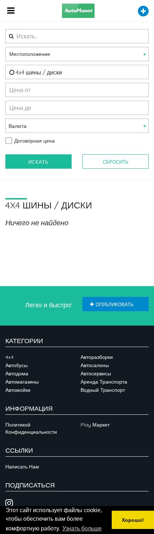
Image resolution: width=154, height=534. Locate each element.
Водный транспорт (103, 390)
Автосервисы (96, 373)
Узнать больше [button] (82, 528)
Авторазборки (97, 357)
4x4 (9, 357)
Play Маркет (95, 425)
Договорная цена (34, 141)
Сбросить (116, 162)
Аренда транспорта (104, 382)
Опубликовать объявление (112, 306)
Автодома (16, 373)
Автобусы (16, 365)
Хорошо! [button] (133, 520)
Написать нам (22, 466)
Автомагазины (22, 382)
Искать (38, 162)
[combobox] (77, 54)
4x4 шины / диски (38, 72)
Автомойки (17, 390)
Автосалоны (95, 365)
